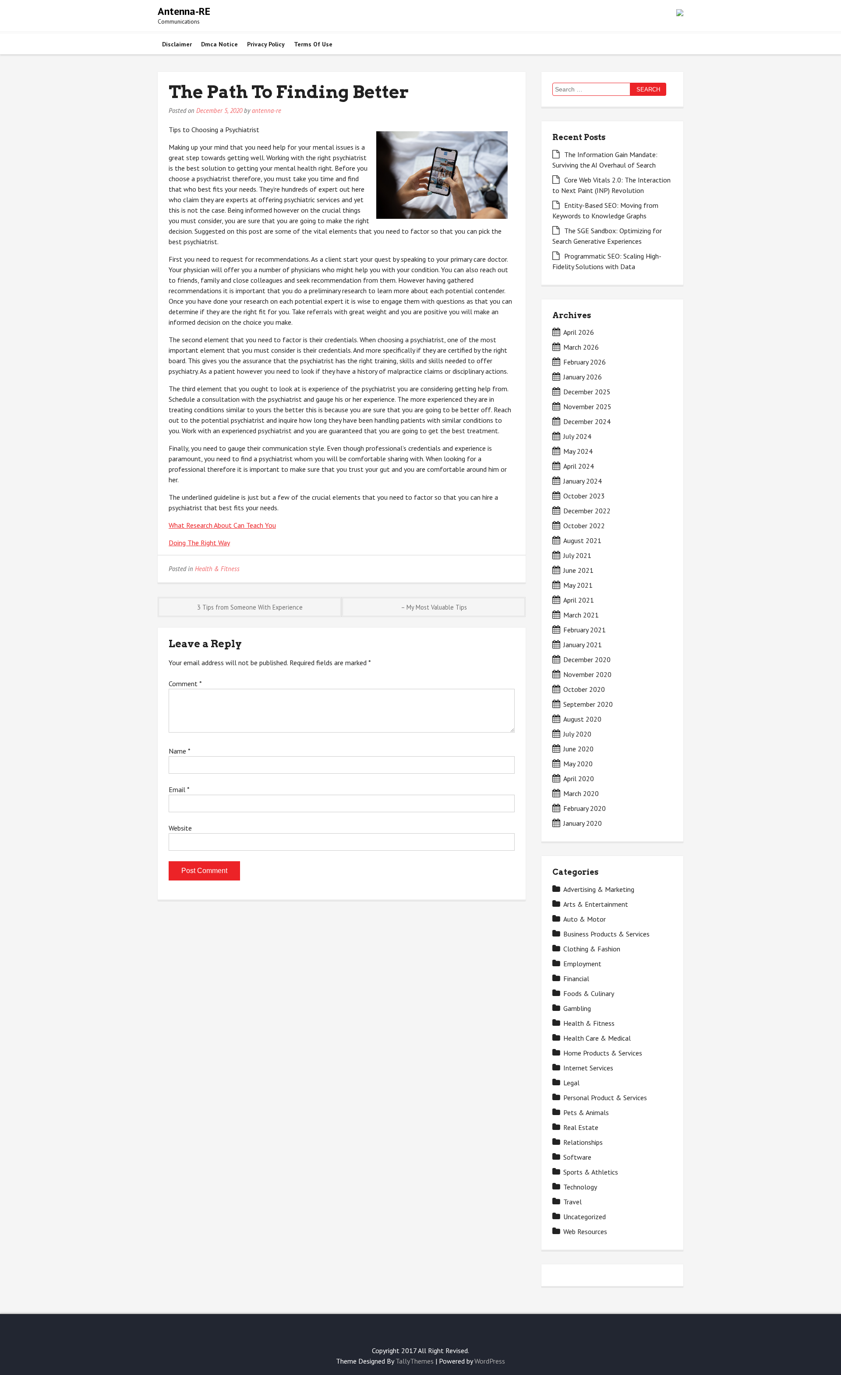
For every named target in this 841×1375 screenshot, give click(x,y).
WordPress (489, 1361)
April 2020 (578, 778)
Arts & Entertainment (595, 904)
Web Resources (585, 1231)
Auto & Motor (584, 919)
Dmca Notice (219, 44)
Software (577, 1157)
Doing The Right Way (199, 542)
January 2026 (582, 376)
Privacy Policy (266, 44)
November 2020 (587, 674)
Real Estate (580, 1127)
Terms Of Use (313, 44)
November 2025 (587, 406)
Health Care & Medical (597, 1038)
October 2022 (584, 525)
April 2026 (578, 332)
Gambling (577, 1008)
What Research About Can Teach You (222, 525)
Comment (185, 683)
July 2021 (577, 555)
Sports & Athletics (590, 1172)
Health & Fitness (217, 569)
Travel (572, 1201)
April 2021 (578, 600)
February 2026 (584, 362)
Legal (571, 1082)
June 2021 (578, 570)
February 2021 (584, 629)
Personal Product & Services (605, 1097)
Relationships (583, 1142)
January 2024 (582, 481)
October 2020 (584, 689)
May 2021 (578, 585)
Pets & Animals (586, 1112)
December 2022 (587, 510)
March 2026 (581, 347)
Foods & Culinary (588, 993)
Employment (582, 963)
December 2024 (587, 421)
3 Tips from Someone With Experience (250, 607)
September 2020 (588, 704)
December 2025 (587, 391)
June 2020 (578, 748)
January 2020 (582, 823)
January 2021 (582, 644)
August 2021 (582, 540)
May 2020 (578, 763)
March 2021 (581, 614)
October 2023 (584, 495)
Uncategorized (584, 1216)
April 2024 (578, 466)
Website (180, 828)
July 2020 (577, 734)
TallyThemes (415, 1361)
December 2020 (587, 659)
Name (179, 751)
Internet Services (588, 1067)
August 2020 (582, 719)
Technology (580, 1186)
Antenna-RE (184, 11)
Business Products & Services (606, 934)
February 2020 (584, 808)
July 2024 (577, 436)
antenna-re (266, 110)
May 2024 (578, 451)
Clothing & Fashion (591, 948)
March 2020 (581, 793)
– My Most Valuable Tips (434, 607)
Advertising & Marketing (598, 889)
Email (179, 789)
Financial (576, 978)
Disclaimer (177, 44)
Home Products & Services (602, 1053)
